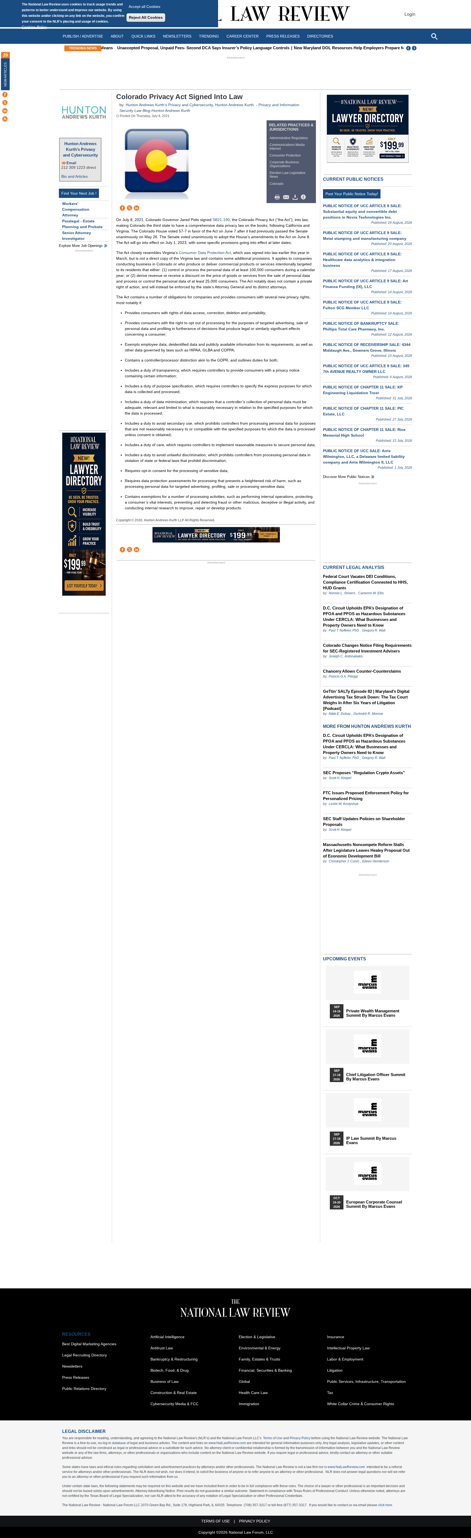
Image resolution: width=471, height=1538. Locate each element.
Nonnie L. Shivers (342, 593)
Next (415, 48)
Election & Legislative (257, 1337)
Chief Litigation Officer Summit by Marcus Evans (375, 1077)
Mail (287, 197)
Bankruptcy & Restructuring (174, 1359)
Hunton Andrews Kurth (234, 105)
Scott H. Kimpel (340, 778)
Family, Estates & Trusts (259, 1359)
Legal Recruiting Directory (84, 1355)
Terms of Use (272, 1438)
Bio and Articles (74, 176)
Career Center (243, 36)
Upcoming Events (344, 959)
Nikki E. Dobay (340, 714)
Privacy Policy (300, 1438)
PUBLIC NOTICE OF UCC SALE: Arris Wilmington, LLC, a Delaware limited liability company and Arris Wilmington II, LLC (364, 456)
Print (278, 197)
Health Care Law (253, 1392)
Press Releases (75, 1377)
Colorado (276, 184)
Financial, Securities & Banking (265, 1370)
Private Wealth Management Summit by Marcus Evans (372, 1013)
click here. (385, 1505)
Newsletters (177, 36)
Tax (330, 1392)
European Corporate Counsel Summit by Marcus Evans (374, 1204)
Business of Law (164, 1381)
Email (71, 163)
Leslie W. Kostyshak (343, 804)
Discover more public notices (346, 477)
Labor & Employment (345, 1359)
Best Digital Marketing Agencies (89, 1344)
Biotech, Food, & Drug (169, 1370)
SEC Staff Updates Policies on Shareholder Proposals (364, 821)
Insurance (335, 1337)
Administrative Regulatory (289, 138)
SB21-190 (221, 219)
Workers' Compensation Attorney (75, 209)
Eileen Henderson (375, 861)
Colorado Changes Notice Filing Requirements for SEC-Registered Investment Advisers (367, 648)
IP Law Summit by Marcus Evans (371, 1140)
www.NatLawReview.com (227, 1443)
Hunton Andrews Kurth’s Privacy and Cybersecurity (80, 149)
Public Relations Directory (84, 1388)
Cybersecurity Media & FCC (174, 1404)
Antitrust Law (161, 1348)
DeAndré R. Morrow (368, 714)
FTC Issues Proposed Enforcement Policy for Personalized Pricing (366, 796)
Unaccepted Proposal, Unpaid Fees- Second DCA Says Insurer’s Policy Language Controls (191, 47)
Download (296, 197)
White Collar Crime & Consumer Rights (360, 1404)
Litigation (335, 1370)
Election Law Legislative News (288, 175)
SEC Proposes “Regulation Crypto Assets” (364, 772)
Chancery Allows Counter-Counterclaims (362, 671)
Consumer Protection (285, 155)
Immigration (249, 1404)
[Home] (235, 14)
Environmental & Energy (259, 1348)
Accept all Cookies (144, 6)
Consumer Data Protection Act (205, 252)
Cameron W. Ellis (371, 593)
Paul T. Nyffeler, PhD (344, 630)
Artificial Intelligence (167, 1337)
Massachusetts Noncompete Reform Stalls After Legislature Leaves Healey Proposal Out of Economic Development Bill (366, 850)
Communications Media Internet (287, 147)
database (119, 1443)
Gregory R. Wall (373, 630)
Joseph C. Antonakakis (346, 656)
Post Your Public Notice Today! (351, 194)
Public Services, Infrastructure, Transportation (366, 1381)
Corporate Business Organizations (284, 164)
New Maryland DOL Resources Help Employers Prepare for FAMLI (344, 47)
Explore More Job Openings (81, 246)
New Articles (5, 74)
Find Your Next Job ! (78, 193)
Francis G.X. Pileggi (343, 676)
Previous (408, 48)
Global (244, 1381)
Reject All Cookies (146, 17)
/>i (304, 197)
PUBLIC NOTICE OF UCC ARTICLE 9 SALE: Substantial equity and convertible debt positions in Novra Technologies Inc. (362, 211)
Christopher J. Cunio (344, 861)
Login (409, 14)
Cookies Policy (34, 27)
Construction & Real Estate (173, 1392)
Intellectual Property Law (348, 1348)
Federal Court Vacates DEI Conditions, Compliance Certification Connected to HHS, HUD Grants (365, 582)
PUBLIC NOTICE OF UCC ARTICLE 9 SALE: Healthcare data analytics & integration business (362, 260)
